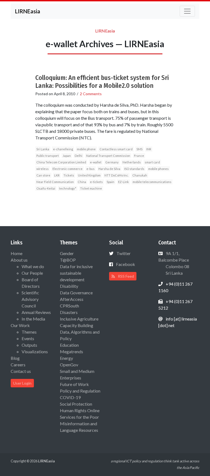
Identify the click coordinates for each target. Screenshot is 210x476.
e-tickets (96, 182)
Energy (66, 358)
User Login (22, 383)
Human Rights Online (80, 410)
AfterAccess (71, 299)
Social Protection (76, 403)
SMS (139, 149)
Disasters (69, 312)
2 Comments (91, 93)
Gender (67, 253)
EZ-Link (123, 182)
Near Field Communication (55, 182)
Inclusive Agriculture (79, 318)
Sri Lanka (42, 149)
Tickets (68, 175)
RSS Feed (125, 276)
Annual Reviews (36, 312)
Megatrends (71, 351)
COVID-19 (70, 397)
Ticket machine (91, 188)
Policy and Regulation (80, 390)
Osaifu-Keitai (45, 188)
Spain (110, 182)
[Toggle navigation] (187, 11)
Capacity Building (76, 325)
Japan (67, 155)
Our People (32, 273)
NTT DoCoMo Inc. (116, 175)
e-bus (90, 168)
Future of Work (74, 384)
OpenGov (69, 364)
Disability (69, 286)
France (139, 155)
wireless (42, 168)
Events (28, 338)
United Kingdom (89, 175)
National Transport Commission (108, 155)
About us (19, 259)
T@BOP (68, 259)
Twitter (123, 253)
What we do (33, 266)
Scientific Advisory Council (30, 299)
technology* (67, 188)
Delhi (78, 155)
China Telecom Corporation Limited (61, 162)
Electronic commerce (67, 168)
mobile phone (86, 149)
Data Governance (76, 292)
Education (69, 345)
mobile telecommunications (152, 182)
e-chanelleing (63, 149)
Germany (112, 162)
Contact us (21, 371)
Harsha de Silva (109, 168)
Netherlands (131, 162)
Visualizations (35, 351)
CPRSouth (69, 305)
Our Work (20, 325)
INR (148, 149)
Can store (43, 175)
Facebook (125, 264)
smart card (152, 162)
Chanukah (139, 175)
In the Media (33, 318)
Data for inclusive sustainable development (76, 273)
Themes (29, 331)
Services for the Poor (79, 417)
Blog (15, 358)
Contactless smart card (116, 149)
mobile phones (158, 168)
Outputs (29, 345)
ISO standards (134, 168)
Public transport (47, 155)
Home (16, 253)
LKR (57, 175)
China (82, 182)
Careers (18, 364)
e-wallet (95, 162)
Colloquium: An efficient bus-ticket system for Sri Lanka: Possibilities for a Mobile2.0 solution (102, 81)
